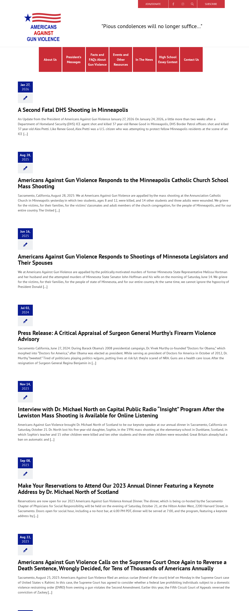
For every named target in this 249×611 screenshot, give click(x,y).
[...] (25, 134)
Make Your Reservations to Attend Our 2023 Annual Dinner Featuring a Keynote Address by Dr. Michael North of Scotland (116, 489)
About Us (50, 59)
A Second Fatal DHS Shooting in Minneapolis (73, 109)
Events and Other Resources (121, 60)
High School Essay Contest (167, 59)
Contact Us (191, 59)
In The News (144, 59)
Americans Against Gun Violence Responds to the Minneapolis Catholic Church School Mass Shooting (123, 183)
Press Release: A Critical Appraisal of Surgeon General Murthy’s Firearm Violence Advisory (117, 336)
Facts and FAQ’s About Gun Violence (97, 60)
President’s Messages (73, 59)
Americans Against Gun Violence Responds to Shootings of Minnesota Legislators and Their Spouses (123, 259)
